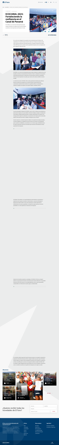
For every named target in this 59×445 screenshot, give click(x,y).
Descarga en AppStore (50, 425)
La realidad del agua (38, 430)
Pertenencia (26, 433)
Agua (25, 425)
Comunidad (26, 427)
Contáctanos (37, 433)
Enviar (54, 411)
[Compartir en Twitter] (48, 35)
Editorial (25, 434)
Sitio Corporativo (38, 428)
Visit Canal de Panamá (39, 431)
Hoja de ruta (37, 427)
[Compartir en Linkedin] (51, 35)
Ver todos (49, 393)
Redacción (6, 34)
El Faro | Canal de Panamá (6, 2)
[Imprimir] (55, 35)
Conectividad (7, 7)
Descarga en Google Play (51, 427)
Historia (25, 431)
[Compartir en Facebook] (50, 35)
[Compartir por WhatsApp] (52, 35)
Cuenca (25, 430)
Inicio (3, 7)
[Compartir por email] (54, 35)
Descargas (37, 425)
